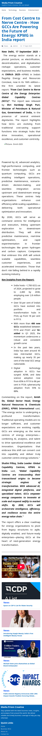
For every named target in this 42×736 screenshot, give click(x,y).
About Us (4, 731)
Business (22, 10)
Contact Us (5, 734)
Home (4, 10)
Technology (13, 10)
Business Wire (6, 729)
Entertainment (33, 10)
